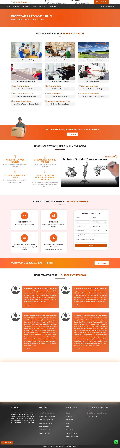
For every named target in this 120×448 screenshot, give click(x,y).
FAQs (34, 6)
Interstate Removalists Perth (47, 423)
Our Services (70, 429)
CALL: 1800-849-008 (107, 6)
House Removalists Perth (46, 413)
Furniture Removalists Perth (47, 416)
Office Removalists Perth (46, 419)
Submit (91, 245)
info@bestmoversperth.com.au (56, 3)
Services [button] (25, 6)
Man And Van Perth (44, 433)
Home (8, 6)
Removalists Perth (44, 429)
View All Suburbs (101, 263)
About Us (16, 6)
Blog (67, 423)
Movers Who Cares (16, 19)
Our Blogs (42, 6)
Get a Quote (72, 134)
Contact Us (52, 6)
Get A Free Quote (101, 2)
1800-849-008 (93, 416)
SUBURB (26, 19)
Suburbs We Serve (71, 433)
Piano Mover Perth (44, 426)
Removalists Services (72, 436)
